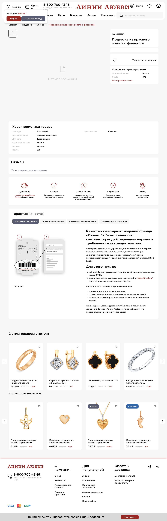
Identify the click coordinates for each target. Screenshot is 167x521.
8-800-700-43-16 (56, 5)
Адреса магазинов (92, 492)
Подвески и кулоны (33, 25)
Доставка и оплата (125, 476)
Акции (91, 15)
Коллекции (108, 15)
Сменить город (33, 18)
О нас (58, 476)
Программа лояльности (88, 486)
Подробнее (97, 517)
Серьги (48, 15)
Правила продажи (60, 493)
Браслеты (76, 15)
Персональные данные (63, 486)
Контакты (60, 480)
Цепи (61, 15)
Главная (12, 25)
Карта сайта (89, 501)
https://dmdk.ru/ (145, 278)
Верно (13, 18)
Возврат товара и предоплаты (124, 481)
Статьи (86, 496)
